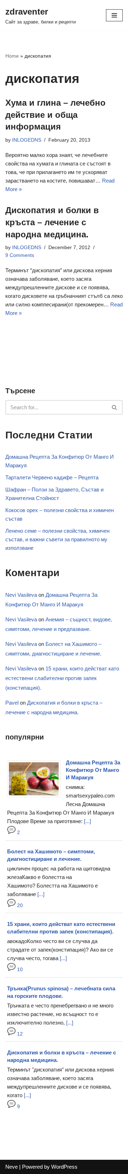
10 (19, 969)
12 (19, 1034)
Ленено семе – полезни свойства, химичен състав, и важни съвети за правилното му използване (57, 539)
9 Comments (19, 255)
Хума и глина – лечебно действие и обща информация (55, 114)
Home (12, 56)
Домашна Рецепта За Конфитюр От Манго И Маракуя (93, 769)
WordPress (64, 1167)
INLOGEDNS (26, 140)
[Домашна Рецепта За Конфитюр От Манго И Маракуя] (36, 797)
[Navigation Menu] (114, 15)
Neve (11, 1167)
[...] (87, 821)
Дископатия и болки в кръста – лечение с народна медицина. (52, 222)
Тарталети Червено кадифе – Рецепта (51, 477)
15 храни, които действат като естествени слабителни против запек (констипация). (62, 678)
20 (19, 905)
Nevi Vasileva (21, 595)
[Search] (115, 407)
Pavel (11, 703)
